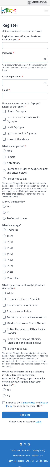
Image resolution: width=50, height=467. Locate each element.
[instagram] (29, 444)
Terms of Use (28, 402)
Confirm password (17, 76)
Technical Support (16, 460)
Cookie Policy (42, 460)
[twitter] (25, 444)
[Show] (45, 59)
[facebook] (21, 444)
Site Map (30, 460)
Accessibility (37, 455)
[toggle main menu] (46, 10)
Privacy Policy (39, 450)
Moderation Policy (21, 455)
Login (38, 421)
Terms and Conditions (21, 450)
